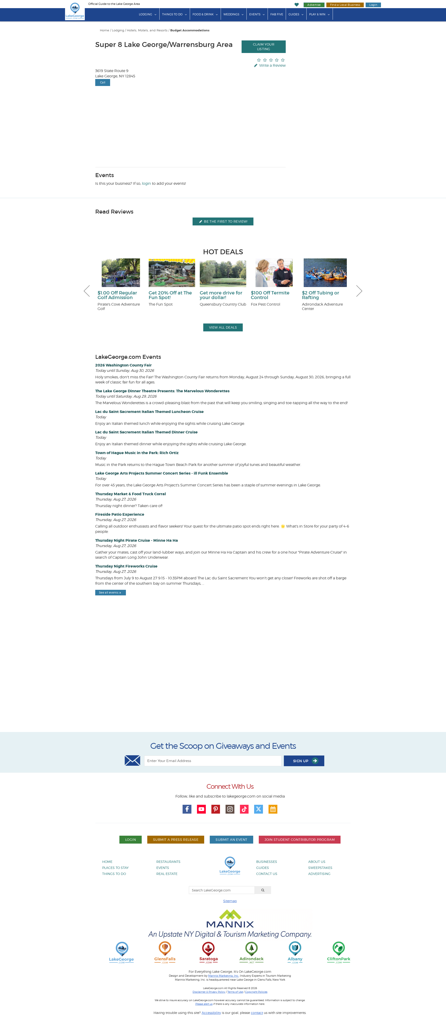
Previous (87, 291)
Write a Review (272, 65)
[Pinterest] (215, 809)
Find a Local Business (345, 5)
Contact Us (266, 874)
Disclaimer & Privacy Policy (209, 991)
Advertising (319, 874)
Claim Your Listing (263, 46)
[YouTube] (201, 809)
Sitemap (230, 901)
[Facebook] (187, 809)
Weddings (231, 14)
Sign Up (301, 761)
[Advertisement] (223, 675)
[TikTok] (244, 809)
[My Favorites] (297, 4)
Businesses (266, 862)
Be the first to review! (225, 221)
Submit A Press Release (175, 839)
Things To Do (172, 14)
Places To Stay (115, 868)
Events (254, 14)
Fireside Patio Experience (119, 514)
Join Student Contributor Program (300, 839)
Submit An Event (231, 839)
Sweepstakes (320, 868)
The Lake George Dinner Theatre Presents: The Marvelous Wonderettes (162, 391)
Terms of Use (235, 991)
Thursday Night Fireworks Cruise (126, 566)
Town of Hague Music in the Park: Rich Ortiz (137, 452)
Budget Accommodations (190, 30)
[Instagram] (230, 809)
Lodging (145, 14)
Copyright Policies (256, 991)
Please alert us (204, 1004)
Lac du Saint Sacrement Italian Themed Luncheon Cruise (149, 411)
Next (359, 291)
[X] (258, 809)
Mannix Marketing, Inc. (223, 975)
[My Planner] (273, 809)
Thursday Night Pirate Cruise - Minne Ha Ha (136, 540)
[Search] (263, 890)
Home (104, 30)
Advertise (314, 5)
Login (373, 5)
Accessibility (211, 1013)
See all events (108, 592)
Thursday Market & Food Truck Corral (130, 494)
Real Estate (166, 874)
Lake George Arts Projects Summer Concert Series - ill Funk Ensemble (161, 473)
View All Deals (223, 327)
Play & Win (317, 14)
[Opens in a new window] (165, 952)
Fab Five (276, 14)
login (146, 183)
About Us (316, 862)
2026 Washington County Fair (123, 365)
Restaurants (168, 862)
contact (257, 1013)
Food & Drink (203, 14)
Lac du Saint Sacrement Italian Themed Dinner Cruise (146, 432)
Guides (294, 14)
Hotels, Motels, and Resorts (147, 30)
